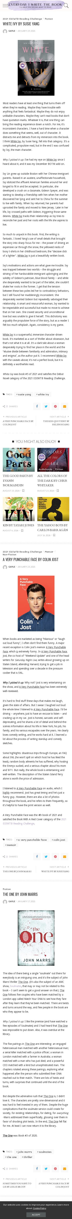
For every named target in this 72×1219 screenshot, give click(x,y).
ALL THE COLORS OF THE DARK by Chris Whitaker (52, 480)
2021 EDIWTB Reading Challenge (22, 19)
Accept (36, 1214)
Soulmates (15, 986)
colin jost (59, 839)
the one (12, 1157)
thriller (28, 1157)
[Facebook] (37, 406)
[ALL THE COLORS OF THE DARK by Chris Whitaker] (53, 460)
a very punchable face (32, 839)
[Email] (64, 406)
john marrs (25, 1151)
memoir (11, 844)
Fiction (49, 19)
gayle (11, 31)
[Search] (65, 5)
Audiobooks (45, 469)
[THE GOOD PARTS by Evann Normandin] (19, 460)
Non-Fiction (9, 554)
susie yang (24, 394)
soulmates (45, 1151)
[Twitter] (46, 406)
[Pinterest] (55, 406)
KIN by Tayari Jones (18, 525)
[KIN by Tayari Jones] (19, 509)
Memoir (49, 551)
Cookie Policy (39, 1208)
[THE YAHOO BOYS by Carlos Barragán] (53, 509)
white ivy (43, 394)
